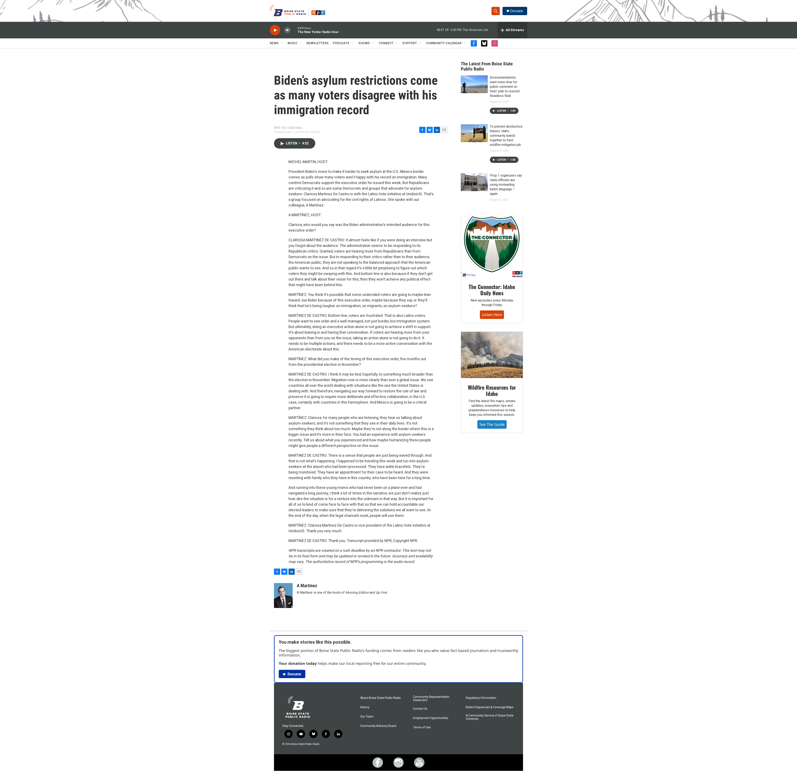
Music (293, 43)
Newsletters (318, 43)
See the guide (492, 424)
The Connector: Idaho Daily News (492, 290)
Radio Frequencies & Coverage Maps (489, 707)
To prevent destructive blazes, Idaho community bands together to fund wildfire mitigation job (506, 135)
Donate (516, 11)
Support (409, 43)
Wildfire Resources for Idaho (492, 390)
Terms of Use (422, 727)
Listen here (492, 314)
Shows (364, 43)
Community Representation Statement (431, 698)
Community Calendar (444, 43)
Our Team (366, 716)
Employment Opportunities (430, 718)
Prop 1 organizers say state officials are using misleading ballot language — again (506, 184)
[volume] (287, 30)
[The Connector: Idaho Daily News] (492, 247)
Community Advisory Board (378, 725)
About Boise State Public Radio (380, 697)
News (274, 43)
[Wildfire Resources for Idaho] (492, 355)
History (364, 707)
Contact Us (420, 708)
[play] (275, 30)
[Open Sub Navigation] (282, 43)
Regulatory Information (481, 697)
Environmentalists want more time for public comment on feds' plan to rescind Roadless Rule (505, 87)
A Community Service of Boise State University (489, 717)
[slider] (294, 30)
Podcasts (341, 43)
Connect (386, 43)
